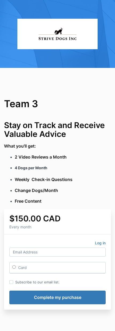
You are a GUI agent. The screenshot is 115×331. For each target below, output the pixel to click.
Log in (100, 243)
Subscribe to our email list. (37, 282)
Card (22, 267)
